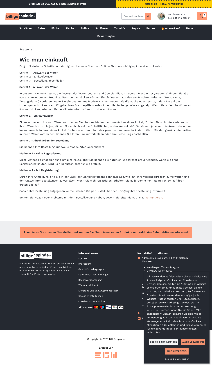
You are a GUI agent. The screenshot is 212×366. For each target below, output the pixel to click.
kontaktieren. (154, 197)
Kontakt (82, 258)
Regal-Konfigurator (171, 3)
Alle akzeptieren (177, 351)
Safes (41, 28)
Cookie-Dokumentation (91, 301)
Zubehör (119, 28)
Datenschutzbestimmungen (93, 274)
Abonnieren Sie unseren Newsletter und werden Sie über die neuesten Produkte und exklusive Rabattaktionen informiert (106, 232)
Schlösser (101, 28)
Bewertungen (106, 36)
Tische (70, 28)
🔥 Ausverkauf (170, 28)
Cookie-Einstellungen (90, 296)
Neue (189, 28)
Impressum (84, 263)
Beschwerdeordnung (89, 280)
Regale (135, 28)
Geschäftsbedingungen (91, 269)
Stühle (85, 28)
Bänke (55, 28)
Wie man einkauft (88, 285)
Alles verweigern (193, 342)
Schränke (25, 28)
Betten (150, 28)
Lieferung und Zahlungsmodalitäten (98, 290)
